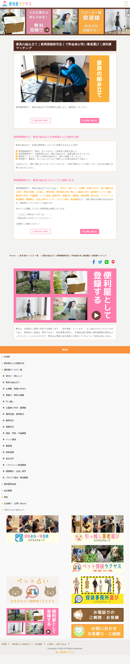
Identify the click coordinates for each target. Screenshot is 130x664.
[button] (54, 32)
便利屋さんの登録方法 (14, 363)
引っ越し (10, 401)
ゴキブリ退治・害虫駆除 (67, 199)
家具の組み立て (13, 382)
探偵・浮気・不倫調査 (16, 433)
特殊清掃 (85, 195)
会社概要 (8, 490)
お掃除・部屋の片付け (89, 188)
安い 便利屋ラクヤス (65, 652)
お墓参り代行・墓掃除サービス (91, 191)
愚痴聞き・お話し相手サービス (40, 199)
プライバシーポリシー (14, 509)
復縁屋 (76, 195)
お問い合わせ (90, 120)
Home (13, 255)
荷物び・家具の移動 (15, 395)
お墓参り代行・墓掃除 (16, 407)
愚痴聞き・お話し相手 (16, 471)
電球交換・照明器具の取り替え (60, 191)
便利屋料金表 (10, 483)
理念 (6, 496)
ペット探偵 (45, 195)
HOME (7, 356)
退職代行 (66, 195)
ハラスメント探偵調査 (16, 464)
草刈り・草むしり (68, 188)
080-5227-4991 (41, 120)
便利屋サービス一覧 (29, 255)
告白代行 (95, 195)
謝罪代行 (56, 195)
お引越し (40, 191)
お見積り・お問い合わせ (15, 503)
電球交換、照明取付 (15, 413)
